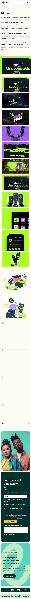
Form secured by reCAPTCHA (13, 525)
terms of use (19, 518)
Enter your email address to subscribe (15, 492)
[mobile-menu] (27, 2)
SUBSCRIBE (10, 521)
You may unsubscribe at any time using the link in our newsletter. (15, 509)
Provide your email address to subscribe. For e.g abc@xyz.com (14, 500)
